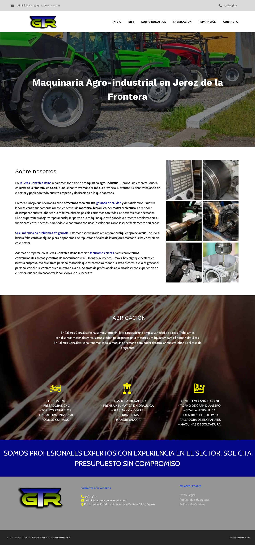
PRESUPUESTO (98, 463)
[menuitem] (117, 21)
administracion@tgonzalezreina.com (38, 5)
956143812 (91, 496)
